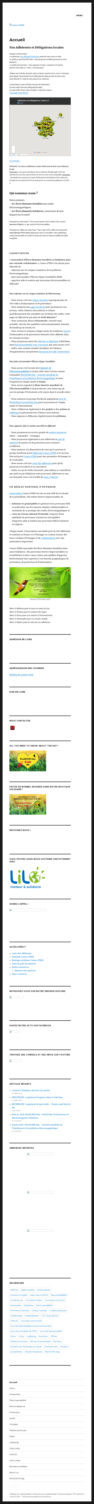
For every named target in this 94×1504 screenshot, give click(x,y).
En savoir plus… (14, 161)
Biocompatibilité (59, 1295)
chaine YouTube (40, 300)
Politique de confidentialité (20, 1494)
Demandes (15, 1305)
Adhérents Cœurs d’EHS (44, 453)
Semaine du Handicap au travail (25, 1346)
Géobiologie (16, 1316)
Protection (14, 1412)
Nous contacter (19, 974)
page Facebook (37, 307)
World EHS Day (52, 1352)
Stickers (64, 1346)
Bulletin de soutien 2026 (21, 674)
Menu (79, 15)
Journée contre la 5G (31, 1321)
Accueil (13, 1382)
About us (13, 1472)
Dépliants (28, 1305)
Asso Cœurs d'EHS (39, 1295)
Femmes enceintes (19, 1310)
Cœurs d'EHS (14, 1497)
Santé (12, 1418)
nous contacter (50, 477)
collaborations (48, 538)
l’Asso (12, 1436)
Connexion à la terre (55, 1300)
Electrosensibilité (44, 1305)
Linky (21, 1336)
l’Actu (12, 1388)
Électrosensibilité (17, 1400)
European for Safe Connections (54, 351)
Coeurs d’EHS (30, 456)
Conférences (16, 1300)
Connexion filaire (34, 1300)
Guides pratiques (58, 1310)
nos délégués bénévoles (29, 57)
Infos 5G (14, 1321)
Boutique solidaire (18, 1466)
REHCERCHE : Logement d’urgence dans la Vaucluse (37, 1097)
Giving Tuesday (39, 1310)
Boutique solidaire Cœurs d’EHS (27, 960)
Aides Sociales (27, 1290)
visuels (66, 331)
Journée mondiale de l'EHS (23, 1331)
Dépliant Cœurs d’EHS (23, 957)
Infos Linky (14, 1448)
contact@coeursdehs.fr (18, 93)
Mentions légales (65, 1494)
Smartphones (51, 1346)
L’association (15, 493)
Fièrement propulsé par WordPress (36, 1497)
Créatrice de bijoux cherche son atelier (31, 1090)
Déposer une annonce (25, 970)
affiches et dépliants (48, 341)
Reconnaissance (17, 1406)
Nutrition (43, 1336)
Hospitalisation (32, 1316)
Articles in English (19, 1295)
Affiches (14, 1290)
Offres (54, 1336)
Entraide (13, 1424)
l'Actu (13, 1336)
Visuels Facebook (33, 1352)
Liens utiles (14, 1460)
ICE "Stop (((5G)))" (50, 1316)
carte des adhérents (42, 463)
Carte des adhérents (22, 953)
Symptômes (16, 1352)
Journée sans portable (51, 1331)
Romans (57, 1341)
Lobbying (31, 1336)
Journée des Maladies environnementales (30, 1326)
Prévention (14, 1394)
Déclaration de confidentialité (45, 1494)
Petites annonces (20, 967)
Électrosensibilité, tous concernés (31, 345)
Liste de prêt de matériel (24, 963)
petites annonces (57, 432)
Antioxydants (43, 1290)
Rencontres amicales (40, 1341)
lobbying (13, 412)
